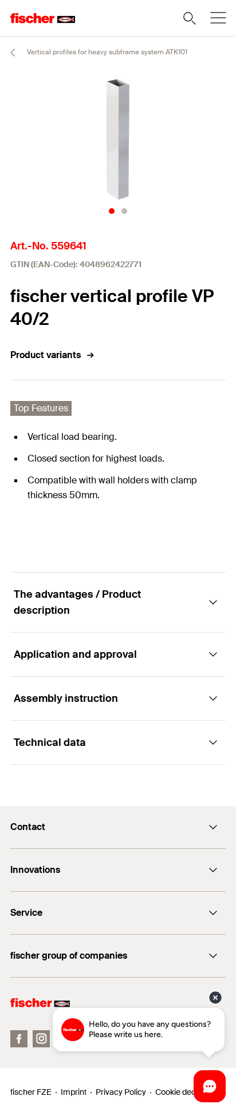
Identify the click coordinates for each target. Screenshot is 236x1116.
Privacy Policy (121, 1092)
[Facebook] (18, 1038)
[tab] (112, 211)
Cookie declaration (189, 1092)
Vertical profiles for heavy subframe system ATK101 (106, 52)
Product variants (45, 355)
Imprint (73, 1092)
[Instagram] (41, 1038)
